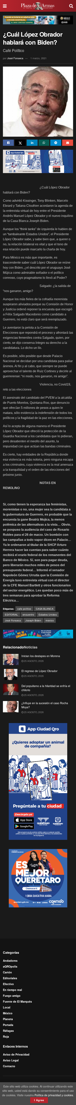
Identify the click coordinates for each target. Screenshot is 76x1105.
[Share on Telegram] (55, 143)
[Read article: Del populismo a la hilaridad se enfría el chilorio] (11, 689)
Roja (6, 1036)
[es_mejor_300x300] (38, 878)
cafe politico (24, 608)
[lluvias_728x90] (38, 633)
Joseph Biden (33, 620)
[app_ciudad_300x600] (38, 781)
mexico (50, 620)
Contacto (9, 1066)
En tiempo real (12, 990)
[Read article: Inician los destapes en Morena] (11, 659)
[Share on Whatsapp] (44, 143)
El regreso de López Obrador (39, 671)
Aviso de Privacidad (16, 1054)
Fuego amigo (11, 996)
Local (6, 1007)
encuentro (28, 614)
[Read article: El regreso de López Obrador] (11, 674)
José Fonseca (15, 58)
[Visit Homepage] (38, 6)
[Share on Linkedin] (32, 143)
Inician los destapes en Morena (40, 656)
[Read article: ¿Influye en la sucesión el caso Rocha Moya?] (11, 706)
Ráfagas (8, 1031)
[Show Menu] (5, 6)
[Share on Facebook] (8, 143)
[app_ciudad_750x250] (38, 161)
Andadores (10, 960)
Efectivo (8, 984)
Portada (8, 1025)
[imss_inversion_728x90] (38, 19)
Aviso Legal (11, 1060)
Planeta (8, 1019)
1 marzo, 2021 (38, 58)
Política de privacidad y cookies (53, 1095)
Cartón (7, 972)
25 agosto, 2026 (33, 660)
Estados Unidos (48, 614)
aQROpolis (10, 966)
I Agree (39, 1100)
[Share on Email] (67, 143)
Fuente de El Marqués (17, 1001)
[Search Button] (71, 6)
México (7, 1013)
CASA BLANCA (45, 608)
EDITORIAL (11, 614)
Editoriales (10, 978)
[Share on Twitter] (20, 143)
